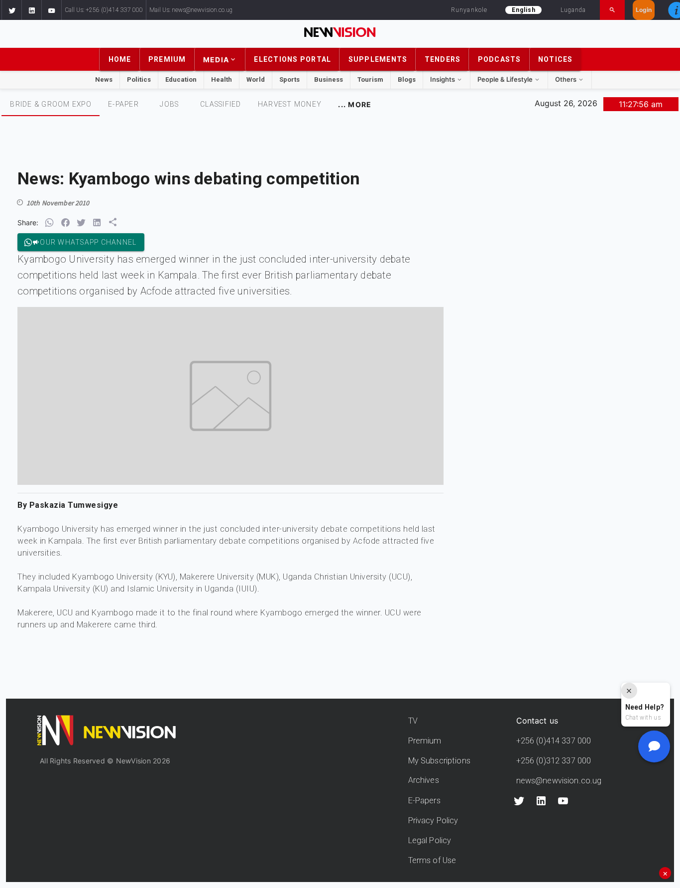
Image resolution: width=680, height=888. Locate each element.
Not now (317, 563)
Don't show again (340, 579)
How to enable (355, 563)
